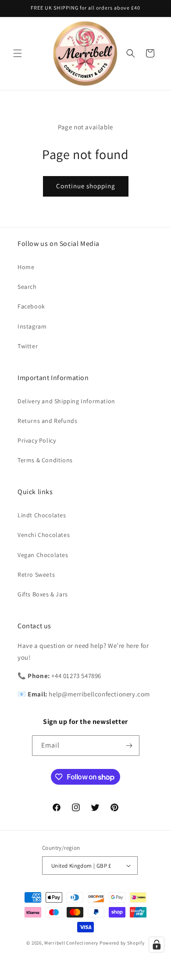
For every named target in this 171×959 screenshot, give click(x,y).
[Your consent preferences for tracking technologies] (156, 944)
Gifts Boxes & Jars (43, 594)
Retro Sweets (36, 574)
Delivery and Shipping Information (66, 401)
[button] (17, 53)
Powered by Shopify (122, 943)
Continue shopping (85, 186)
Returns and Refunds (47, 421)
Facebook (31, 306)
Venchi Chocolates (44, 535)
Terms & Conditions (45, 460)
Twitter (28, 346)
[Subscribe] (129, 745)
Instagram (32, 326)
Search (27, 287)
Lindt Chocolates (42, 515)
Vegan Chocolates (43, 555)
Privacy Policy (37, 440)
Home (26, 267)
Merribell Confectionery (71, 943)
